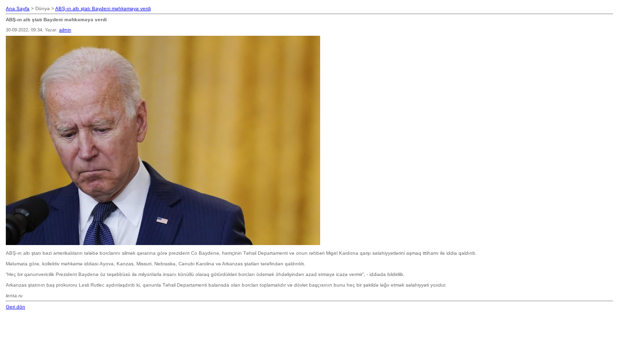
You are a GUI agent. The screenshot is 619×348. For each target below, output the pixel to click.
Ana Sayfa (17, 8)
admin (65, 30)
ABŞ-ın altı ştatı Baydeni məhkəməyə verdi (103, 8)
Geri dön (15, 306)
